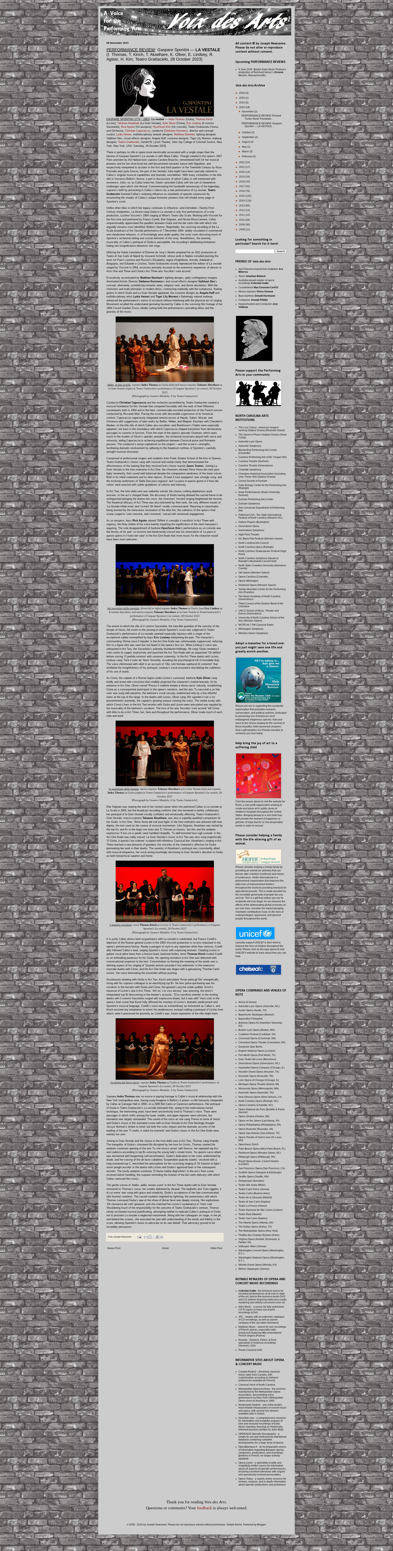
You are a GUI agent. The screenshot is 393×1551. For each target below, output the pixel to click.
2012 (242, 210)
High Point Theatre (248, 534)
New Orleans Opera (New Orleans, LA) (260, 1096)
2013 (242, 205)
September (248, 137)
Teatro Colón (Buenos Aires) (254, 1193)
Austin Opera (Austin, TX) (252, 1010)
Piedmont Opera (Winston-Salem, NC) (259, 1152)
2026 (242, 93)
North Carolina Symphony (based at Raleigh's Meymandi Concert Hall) (258, 560)
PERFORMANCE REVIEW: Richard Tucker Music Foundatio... (261, 117)
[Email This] (146, 1237)
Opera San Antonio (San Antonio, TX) (259, 1133)
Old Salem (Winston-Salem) (253, 572)
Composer (253, 299)
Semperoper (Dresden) (251, 1180)
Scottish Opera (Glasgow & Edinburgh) (259, 1172)
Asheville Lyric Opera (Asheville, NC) (259, 1006)
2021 (242, 167)
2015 (242, 195)
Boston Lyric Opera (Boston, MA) (256, 1030)
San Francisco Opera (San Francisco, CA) (261, 1168)
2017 (242, 186)
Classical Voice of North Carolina (256, 1384)
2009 (242, 224)
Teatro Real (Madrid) (249, 1214)
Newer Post (113, 1248)
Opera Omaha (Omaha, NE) (253, 1116)
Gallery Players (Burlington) (253, 522)
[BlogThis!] (150, 1237)
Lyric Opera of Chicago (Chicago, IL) (258, 1080)
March (246, 151)
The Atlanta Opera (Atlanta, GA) (255, 1222)
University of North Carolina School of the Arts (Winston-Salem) (261, 619)
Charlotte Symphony (249, 469)
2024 (242, 102)
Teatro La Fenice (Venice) (252, 1205)
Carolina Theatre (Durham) (253, 461)
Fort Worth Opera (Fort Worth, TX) (257, 1055)
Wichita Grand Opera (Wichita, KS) (257, 1264)
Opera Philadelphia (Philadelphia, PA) (259, 1124)
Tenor (252, 276)
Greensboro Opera (248, 526)
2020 (242, 172)
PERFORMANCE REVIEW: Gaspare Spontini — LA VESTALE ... (262, 125)
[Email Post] (139, 1237)
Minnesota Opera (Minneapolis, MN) (258, 1088)
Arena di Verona (247, 1002)
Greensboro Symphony (251, 530)
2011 (242, 215)
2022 (242, 162)
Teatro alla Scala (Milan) (251, 1185)
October (246, 132)
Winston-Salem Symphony (253, 633)
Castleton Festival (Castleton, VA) (257, 1034)
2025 (242, 97)
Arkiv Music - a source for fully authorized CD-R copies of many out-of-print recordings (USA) (261, 1309)
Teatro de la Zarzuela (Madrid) (255, 1197)
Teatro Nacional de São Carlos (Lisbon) (260, 1209)
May (244, 146)
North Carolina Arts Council (253, 542)
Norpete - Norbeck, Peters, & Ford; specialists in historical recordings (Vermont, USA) (257, 1342)
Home (165, 1248)
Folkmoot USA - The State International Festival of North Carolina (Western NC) (260, 516)
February (247, 156)
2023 (242, 107)
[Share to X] (154, 1237)
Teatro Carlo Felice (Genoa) (253, 1189)
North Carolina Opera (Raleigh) (255, 547)
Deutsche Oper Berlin (250, 1046)
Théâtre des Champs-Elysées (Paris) (258, 1235)
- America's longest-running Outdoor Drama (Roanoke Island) (261, 429)
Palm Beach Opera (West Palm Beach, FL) (262, 1148)
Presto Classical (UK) (250, 1350)
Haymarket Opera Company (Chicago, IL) (261, 1067)
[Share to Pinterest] (161, 1237)
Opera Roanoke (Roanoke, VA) (255, 1129)
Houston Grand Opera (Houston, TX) (258, 1071)
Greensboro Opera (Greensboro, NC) (259, 1063)
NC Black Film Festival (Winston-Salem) (260, 538)
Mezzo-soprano (255, 291)
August (246, 141)
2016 (242, 191)
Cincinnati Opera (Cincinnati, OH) (257, 1038)
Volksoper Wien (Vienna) (252, 1246)
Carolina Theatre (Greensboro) (255, 465)
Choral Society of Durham (252, 480)
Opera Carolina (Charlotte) (253, 576)
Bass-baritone (256, 295)
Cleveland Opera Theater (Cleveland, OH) (261, 1042)
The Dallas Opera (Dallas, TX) (255, 1226)
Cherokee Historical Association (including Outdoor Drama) (262, 475)
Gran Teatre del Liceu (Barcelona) (257, 1059)
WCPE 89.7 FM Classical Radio (256, 624)
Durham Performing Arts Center (255, 499)
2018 (242, 181)
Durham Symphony (249, 503)
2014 (242, 200)
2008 (242, 229)
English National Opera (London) (256, 1050)
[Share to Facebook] (158, 1237)
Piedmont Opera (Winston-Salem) (257, 585)
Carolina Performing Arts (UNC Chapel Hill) (262, 457)
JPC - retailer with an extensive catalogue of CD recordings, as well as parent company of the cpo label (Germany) (261, 1319)
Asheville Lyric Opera (250, 441)
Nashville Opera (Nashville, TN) (256, 1092)
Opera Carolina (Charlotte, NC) (255, 1105)
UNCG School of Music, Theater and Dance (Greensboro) (258, 612)
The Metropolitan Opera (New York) (258, 1230)
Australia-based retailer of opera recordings (256, 282)
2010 (242, 219)
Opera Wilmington (248, 580)
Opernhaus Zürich (248, 1144)
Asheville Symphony (249, 445)
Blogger (261, 1524)
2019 (242, 176)
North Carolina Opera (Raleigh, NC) (258, 1101)
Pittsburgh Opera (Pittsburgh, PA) (256, 1156)
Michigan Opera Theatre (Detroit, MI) (258, 1084)
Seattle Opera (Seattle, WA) (253, 1176)
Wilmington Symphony (250, 628)
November (248, 111)
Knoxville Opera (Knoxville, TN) (255, 1076)
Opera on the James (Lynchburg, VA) (258, 1120)
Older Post (216, 1248)
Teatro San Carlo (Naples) (253, 1218)
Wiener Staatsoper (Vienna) (253, 1268)
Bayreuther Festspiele (250, 1018)
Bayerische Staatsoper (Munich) (256, 1014)
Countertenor (258, 287)
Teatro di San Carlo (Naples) (254, 1201)
